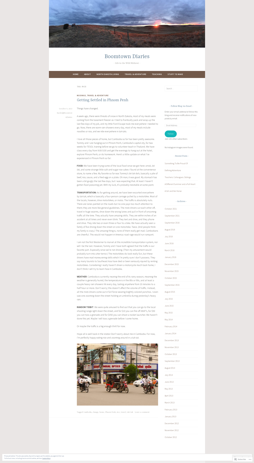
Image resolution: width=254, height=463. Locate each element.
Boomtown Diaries (127, 57)
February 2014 (171, 326)
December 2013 (172, 340)
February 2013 (171, 409)
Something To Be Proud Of (176, 163)
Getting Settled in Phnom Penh (102, 100)
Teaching (157, 74)
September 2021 (172, 215)
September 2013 (172, 361)
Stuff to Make (175, 74)
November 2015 (172, 271)
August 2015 (170, 291)
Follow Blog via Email (181, 106)
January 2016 (170, 257)
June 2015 (169, 305)
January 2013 (170, 416)
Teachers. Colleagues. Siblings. (178, 177)
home (101, 412)
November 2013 (172, 347)
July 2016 (169, 236)
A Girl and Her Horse (173, 191)
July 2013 (169, 375)
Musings (81, 95)
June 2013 (169, 382)
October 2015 (171, 278)
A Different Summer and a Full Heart (180, 184)
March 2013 (169, 402)
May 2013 (169, 388)
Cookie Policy (46, 458)
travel (123, 412)
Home (76, 74)
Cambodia (87, 412)
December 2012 (172, 423)
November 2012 (172, 430)
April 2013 (169, 395)
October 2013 (171, 354)
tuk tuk (130, 412)
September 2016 (172, 222)
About (87, 74)
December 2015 (172, 264)
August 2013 (170, 368)
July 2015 (169, 298)
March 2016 (169, 250)
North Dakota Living (108, 74)
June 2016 (169, 243)
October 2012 (171, 437)
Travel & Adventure (135, 74)
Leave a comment (142, 412)
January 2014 (170, 333)
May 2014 (169, 319)
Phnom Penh (110, 412)
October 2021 (171, 208)
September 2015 (172, 285)
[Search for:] (181, 88)
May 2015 (169, 312)
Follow (171, 133)
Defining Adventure (173, 170)
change (95, 412)
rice (118, 412)
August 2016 (170, 229)
